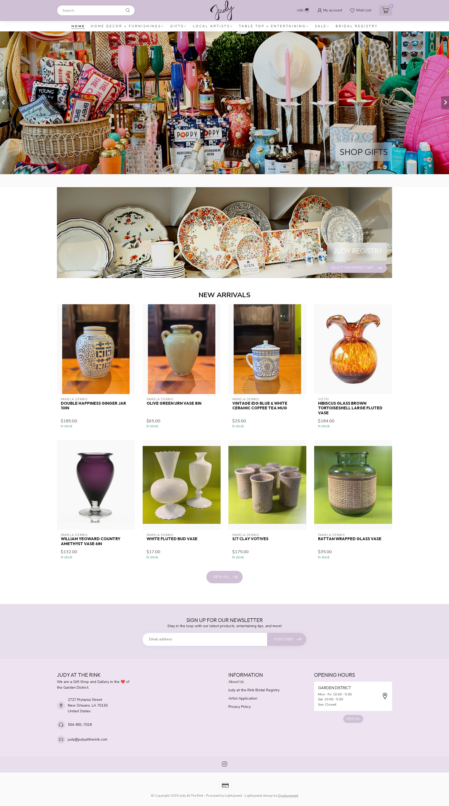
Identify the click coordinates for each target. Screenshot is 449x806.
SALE (321, 26)
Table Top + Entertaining (272, 26)
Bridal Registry (357, 26)
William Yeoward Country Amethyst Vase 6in (90, 541)
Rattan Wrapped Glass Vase (349, 539)
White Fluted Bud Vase (172, 539)
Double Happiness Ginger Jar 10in (93, 405)
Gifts (177, 26)
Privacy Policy (239, 706)
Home (78, 26)
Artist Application (242, 698)
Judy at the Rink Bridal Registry (254, 690)
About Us (236, 681)
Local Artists (211, 26)
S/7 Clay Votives (250, 539)
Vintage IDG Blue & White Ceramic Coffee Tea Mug (259, 405)
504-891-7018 (80, 724)
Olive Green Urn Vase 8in (174, 403)
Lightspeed (233, 795)
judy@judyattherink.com (87, 739)
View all (221, 576)
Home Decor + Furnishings (126, 26)
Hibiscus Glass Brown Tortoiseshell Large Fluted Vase (350, 408)
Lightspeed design (259, 795)
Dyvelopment (288, 795)
